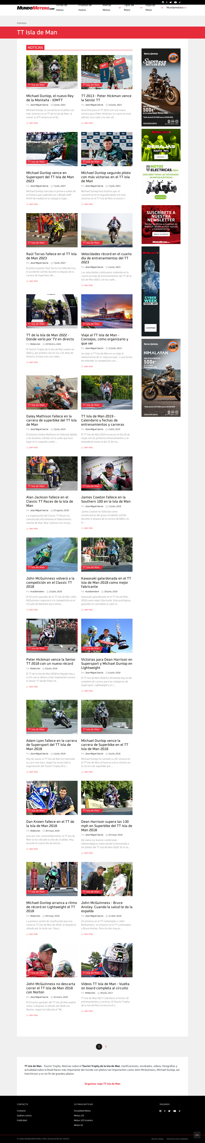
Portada (21, 23)
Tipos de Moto (129, 7)
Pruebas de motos (85, 7)
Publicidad (22, 1120)
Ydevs (66, 1139)
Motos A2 (78, 1125)
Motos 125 (79, 1116)
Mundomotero (175, 7)
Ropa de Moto (150, 7)
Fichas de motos (61, 7)
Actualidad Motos (82, 1111)
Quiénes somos (24, 1116)
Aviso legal (157, 1139)
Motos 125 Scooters (83, 1120)
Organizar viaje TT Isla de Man (102, 1084)
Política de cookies (177, 1139)
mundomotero (35, 592)
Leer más (33, 123)
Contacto (21, 1111)
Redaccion (33, 344)
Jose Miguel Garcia (37, 105)
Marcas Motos (107, 7)
